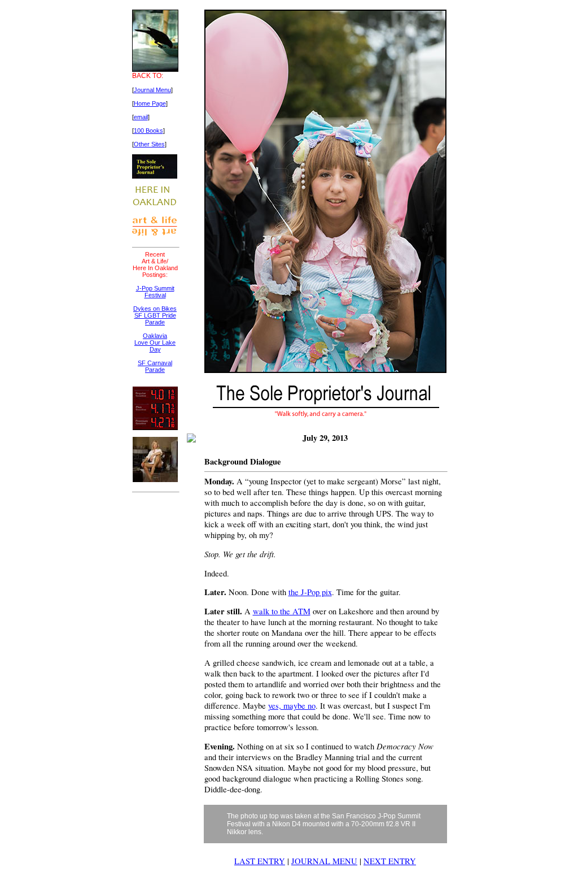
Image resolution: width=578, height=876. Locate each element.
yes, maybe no (292, 705)
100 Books (148, 130)
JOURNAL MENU (324, 861)
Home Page (150, 103)
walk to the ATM (281, 611)
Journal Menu (152, 89)
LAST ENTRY (259, 861)
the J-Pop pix (310, 592)
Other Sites (149, 144)
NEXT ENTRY (390, 861)
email (141, 117)
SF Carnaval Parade (155, 366)
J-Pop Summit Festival (155, 291)
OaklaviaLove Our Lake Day (155, 342)
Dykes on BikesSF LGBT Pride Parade (155, 315)
